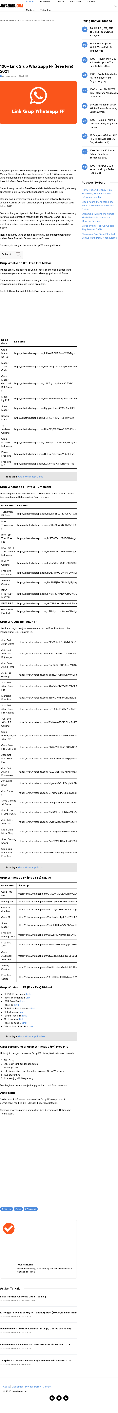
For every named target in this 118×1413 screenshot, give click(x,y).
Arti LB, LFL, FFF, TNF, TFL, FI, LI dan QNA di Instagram (102, 32)
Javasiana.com (9, 76)
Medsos (30, 10)
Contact (47, 1386)
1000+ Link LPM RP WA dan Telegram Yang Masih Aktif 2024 (104, 93)
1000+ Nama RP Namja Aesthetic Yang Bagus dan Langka (104, 123)
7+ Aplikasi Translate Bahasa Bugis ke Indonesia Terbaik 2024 (35, 1360)
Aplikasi (11, 20)
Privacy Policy (33, 1386)
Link (28, 994)
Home (2, 20)
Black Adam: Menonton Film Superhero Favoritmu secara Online (98, 205)
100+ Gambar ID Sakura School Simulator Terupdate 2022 (102, 154)
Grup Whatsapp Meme (30, 476)
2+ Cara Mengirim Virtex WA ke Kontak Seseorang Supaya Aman (103, 108)
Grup (19, 1209)
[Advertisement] (38, 44)
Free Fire (7, 1209)
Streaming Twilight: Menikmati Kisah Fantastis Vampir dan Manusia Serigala (98, 217)
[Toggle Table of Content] (17, 254)
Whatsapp (31, 1209)
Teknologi (45, 10)
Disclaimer (17, 1386)
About (6, 1386)
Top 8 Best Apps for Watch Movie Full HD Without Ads (101, 47)
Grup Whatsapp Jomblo (31, 1036)
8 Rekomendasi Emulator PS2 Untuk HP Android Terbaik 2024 (35, 1344)
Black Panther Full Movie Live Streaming (23, 1296)
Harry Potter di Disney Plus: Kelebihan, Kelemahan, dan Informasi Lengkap (97, 193)
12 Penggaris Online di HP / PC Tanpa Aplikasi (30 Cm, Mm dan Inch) (38, 1312)
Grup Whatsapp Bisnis (30, 867)
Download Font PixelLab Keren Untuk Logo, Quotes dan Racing (35, 1328)
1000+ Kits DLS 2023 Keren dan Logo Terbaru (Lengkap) (103, 169)
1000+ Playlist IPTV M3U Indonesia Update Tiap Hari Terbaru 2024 (103, 62)
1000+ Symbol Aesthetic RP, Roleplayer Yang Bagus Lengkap (103, 78)
